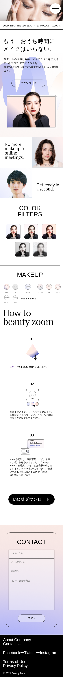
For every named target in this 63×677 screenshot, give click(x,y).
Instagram (48, 652)
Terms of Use (14, 661)
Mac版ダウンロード (31, 499)
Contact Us (12, 643)
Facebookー (13, 652)
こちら (13, 367)
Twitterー (32, 652)
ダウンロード (28, 83)
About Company (17, 639)
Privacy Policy (15, 665)
